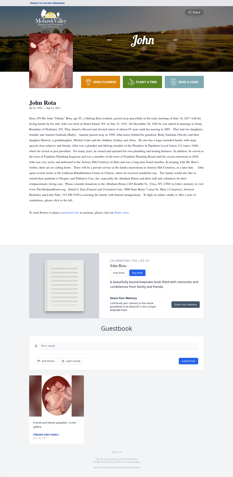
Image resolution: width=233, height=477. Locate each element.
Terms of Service (126, 461)
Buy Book (137, 272)
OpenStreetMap (120, 467)
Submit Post (188, 361)
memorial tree (70, 212)
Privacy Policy (106, 461)
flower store (121, 212)
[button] (57, 396)
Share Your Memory (185, 304)
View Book (118, 272)
